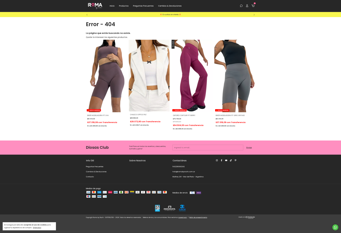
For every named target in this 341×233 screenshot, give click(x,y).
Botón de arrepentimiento (198, 217)
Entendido (37, 227)
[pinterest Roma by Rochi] (235, 160)
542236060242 (178, 166)
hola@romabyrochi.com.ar (183, 171)
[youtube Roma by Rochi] (226, 160)
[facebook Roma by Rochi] (221, 160)
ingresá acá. (182, 217)
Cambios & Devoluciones (170, 6)
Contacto (90, 177)
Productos (124, 6)
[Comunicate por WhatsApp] (335, 227)
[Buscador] (241, 6)
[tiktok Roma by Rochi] (231, 160)
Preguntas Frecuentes (143, 6)
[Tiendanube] (246, 218)
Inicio (112, 6)
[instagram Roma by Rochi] (217, 160)
